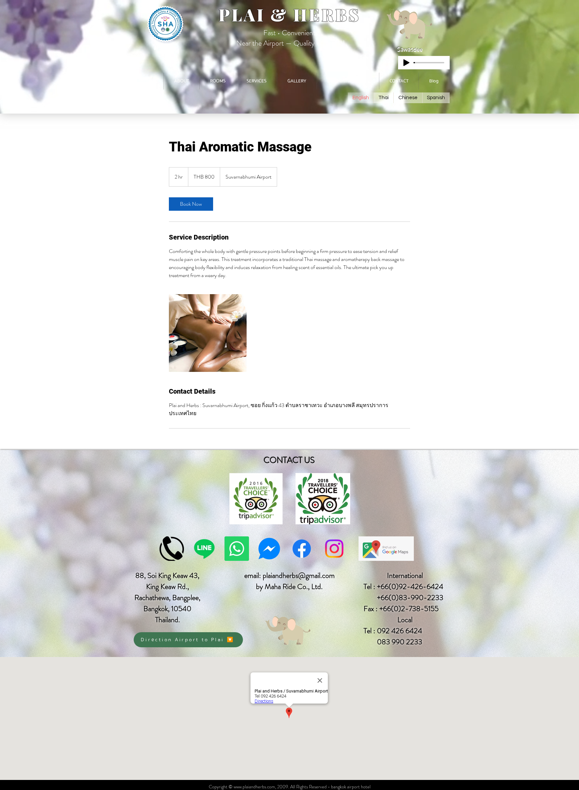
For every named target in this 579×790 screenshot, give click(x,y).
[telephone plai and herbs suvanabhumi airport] (171, 548)
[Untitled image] (208, 333)
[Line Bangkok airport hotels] (204, 548)
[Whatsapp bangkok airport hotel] (236, 548)
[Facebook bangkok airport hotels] (302, 548)
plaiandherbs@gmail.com (299, 575)
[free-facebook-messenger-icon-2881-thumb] (269, 548)
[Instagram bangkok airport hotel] (334, 548)
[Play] (406, 62)
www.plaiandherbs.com (254, 786)
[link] (191, 204)
